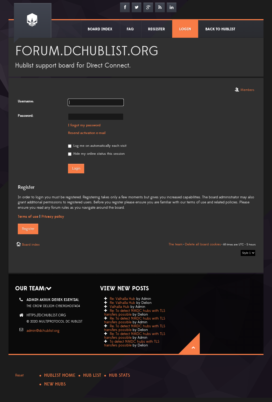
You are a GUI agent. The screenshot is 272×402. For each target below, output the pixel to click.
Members (247, 90)
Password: (25, 116)
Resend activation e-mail (86, 133)
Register (28, 229)
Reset (19, 375)
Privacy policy (52, 216)
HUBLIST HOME (59, 375)
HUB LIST (92, 375)
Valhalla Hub (119, 306)
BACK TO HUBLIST (220, 29)
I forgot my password (84, 125)
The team (175, 244)
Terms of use (28, 216)
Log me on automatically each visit (99, 146)
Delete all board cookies (203, 244)
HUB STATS (119, 375)
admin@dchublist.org (43, 330)
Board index (31, 244)
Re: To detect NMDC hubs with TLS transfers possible (134, 312)
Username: (26, 101)
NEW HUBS (55, 384)
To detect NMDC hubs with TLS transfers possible (131, 343)
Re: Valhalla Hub (122, 298)
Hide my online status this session (98, 154)
